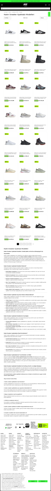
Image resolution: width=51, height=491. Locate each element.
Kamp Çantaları (33, 464)
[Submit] (1, 8)
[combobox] (25, 8)
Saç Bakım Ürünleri (46, 435)
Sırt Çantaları (32, 466)
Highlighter (44, 438)
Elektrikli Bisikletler (25, 456)
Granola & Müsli (20, 436)
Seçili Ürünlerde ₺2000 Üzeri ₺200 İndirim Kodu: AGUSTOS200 (25, 1)
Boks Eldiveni (37, 439)
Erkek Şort (11, 436)
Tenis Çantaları (33, 463)
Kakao (18, 442)
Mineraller (15, 462)
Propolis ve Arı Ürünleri (20, 446)
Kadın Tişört (3, 435)
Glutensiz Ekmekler (19, 438)
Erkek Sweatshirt (12, 440)
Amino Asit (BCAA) (30, 437)
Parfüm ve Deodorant (44, 437)
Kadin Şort (3, 444)
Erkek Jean (11, 439)
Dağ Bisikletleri (24, 457)
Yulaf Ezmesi (20, 440)
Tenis (35, 446)
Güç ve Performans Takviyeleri (28, 441)
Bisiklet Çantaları (33, 460)
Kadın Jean (3, 439)
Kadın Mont (3, 436)
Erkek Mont (11, 441)
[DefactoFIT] (25, 4)
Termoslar (36, 435)
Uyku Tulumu (37, 441)
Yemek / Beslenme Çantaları (32, 468)
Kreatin (27, 446)
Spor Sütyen (3, 440)
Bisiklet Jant (24, 464)
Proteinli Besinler (29, 449)
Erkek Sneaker (12, 443)
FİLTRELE (6, 17)
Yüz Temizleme (45, 442)
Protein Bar (19, 435)
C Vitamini (15, 455)
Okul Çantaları (33, 456)
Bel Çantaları (32, 455)
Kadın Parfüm (45, 444)
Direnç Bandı (36, 436)
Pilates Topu (36, 445)
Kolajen (14, 461)
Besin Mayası (20, 447)
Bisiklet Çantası (24, 460)
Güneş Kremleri (45, 441)
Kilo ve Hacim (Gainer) (28, 444)
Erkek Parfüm (45, 446)
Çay (18, 444)
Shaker (27, 450)
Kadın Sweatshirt (4, 437)
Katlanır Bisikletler (25, 455)
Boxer (10, 449)
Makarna (19, 450)
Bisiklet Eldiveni (24, 466)
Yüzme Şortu (12, 447)
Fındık (18, 451)
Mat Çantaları (32, 470)
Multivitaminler (16, 467)
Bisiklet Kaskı (24, 461)
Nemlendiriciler (45, 447)
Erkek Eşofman (12, 437)
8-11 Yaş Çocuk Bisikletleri (24, 469)
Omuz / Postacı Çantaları (33, 462)
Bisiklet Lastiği (24, 463)
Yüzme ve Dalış (37, 448)
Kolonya (44, 449)
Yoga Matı (36, 440)
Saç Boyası (44, 440)
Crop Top (2, 443)
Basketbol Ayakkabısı (11, 446)
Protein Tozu (28, 436)
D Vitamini (15, 470)
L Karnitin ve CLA (29, 438)
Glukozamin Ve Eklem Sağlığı (16, 459)
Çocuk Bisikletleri (25, 459)
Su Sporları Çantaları (32, 458)
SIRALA (42, 17)
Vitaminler (15, 468)
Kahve (18, 441)
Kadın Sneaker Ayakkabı (4, 449)
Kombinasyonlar (29, 445)
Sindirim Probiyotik (17, 466)
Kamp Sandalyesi (37, 444)
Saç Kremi (44, 445)
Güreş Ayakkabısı (12, 444)
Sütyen (2, 446)
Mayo (2, 445)
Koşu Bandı (36, 443)
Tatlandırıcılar (28, 448)
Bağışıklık (15, 456)
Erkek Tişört (11, 435)
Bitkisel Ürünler (16, 457)
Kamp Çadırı (36, 437)
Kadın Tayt (3, 441)
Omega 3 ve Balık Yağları (17, 464)
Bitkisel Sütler (20, 448)
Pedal (22, 465)
